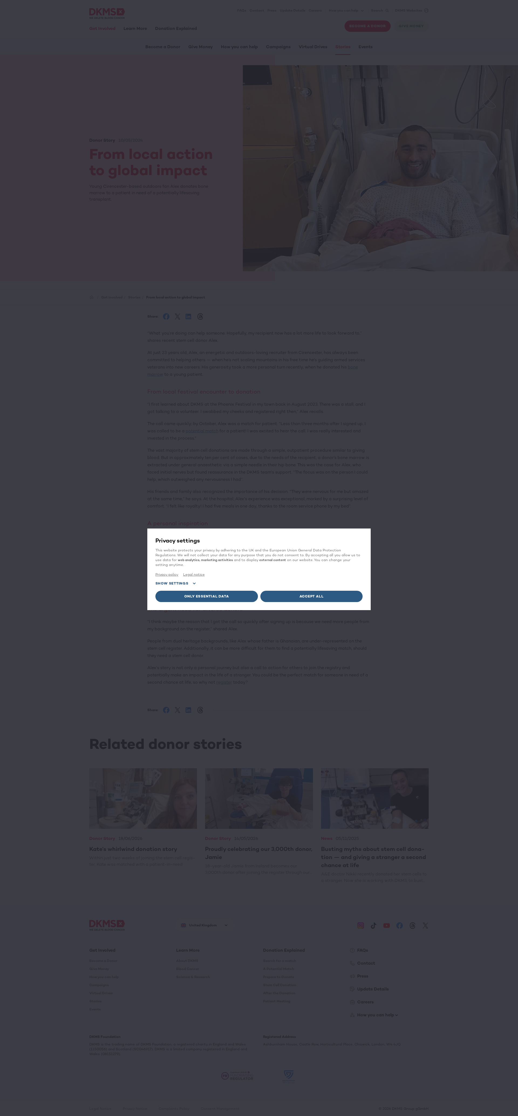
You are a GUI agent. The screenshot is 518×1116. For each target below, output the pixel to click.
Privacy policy (166, 574)
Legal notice (194, 574)
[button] (206, 596)
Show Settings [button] (172, 583)
